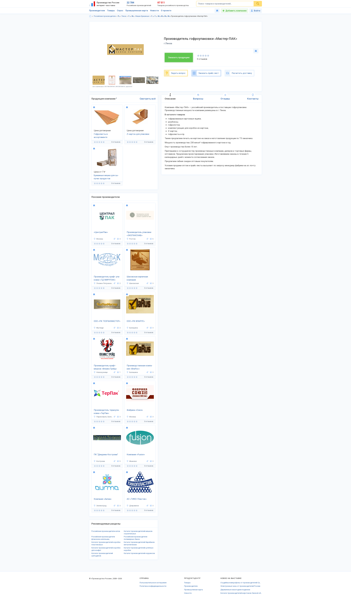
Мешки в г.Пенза (162, 16)
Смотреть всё (148, 98)
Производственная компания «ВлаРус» (139, 367)
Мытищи (100, 328)
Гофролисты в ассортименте (101, 135)
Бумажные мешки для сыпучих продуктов (106, 177)
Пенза (123, 16)
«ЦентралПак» (101, 232)
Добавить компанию (236, 10)
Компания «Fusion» (136, 454)
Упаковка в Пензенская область (152, 16)
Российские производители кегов (105, 531)
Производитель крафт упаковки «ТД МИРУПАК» (107, 278)
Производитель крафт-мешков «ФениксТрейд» (105, 367)
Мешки (133, 16)
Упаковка (129, 16)
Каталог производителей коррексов (139, 553)
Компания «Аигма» (102, 499)
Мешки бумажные (142, 16)
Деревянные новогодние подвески (235, 590)
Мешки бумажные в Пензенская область (165, 16)
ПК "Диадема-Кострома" (106, 454)
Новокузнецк (102, 372)
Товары (111, 10)
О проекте (166, 10)
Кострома (100, 461)
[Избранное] (217, 10)
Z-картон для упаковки (138, 134)
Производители (97, 10)
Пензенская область (119, 16)
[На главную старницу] (90, 16)
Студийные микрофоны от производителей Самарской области (241, 583)
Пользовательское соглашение (153, 583)
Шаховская (134, 283)
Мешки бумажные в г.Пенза (169, 16)
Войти (257, 10)
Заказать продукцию (178, 57)
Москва (99, 239)
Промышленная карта (136, 10)
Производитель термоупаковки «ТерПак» (106, 411)
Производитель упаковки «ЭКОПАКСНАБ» (139, 234)
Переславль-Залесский (104, 417)
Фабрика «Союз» (135, 410)
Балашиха (133, 328)
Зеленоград (101, 506)
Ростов (132, 239)
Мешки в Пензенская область (159, 16)
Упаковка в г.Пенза (156, 16)
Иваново (133, 461)
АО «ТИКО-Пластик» (137, 499)
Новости (154, 10)
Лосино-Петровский (104, 283)
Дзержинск (134, 506)
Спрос (120, 10)
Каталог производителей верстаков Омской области (241, 593)
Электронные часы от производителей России (240, 586)
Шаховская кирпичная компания (137, 278)
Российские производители (105, 16)
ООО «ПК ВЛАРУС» (136, 321)
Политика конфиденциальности (153, 586)
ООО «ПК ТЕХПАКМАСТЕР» (107, 321)
